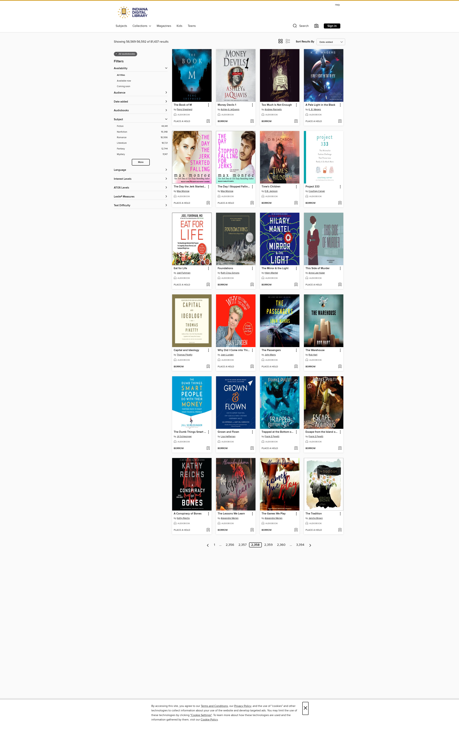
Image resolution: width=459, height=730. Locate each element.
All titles (121, 75)
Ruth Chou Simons (230, 272)
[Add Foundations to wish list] (252, 285)
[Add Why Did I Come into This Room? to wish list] (252, 366)
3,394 (300, 545)
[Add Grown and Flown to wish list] (252, 448)
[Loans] (316, 26)
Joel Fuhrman (183, 272)
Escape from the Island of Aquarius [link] (322, 432)
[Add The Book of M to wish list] (208, 121)
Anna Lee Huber (317, 272)
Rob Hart (313, 354)
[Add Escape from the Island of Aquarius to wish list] (340, 448)
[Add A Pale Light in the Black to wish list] (340, 121)
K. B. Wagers (315, 109)
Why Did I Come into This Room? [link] (234, 350)
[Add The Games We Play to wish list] (296, 530)
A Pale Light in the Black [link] (320, 105)
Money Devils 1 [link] (227, 105)
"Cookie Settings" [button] (201, 715)
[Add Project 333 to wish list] (340, 203)
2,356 (230, 545)
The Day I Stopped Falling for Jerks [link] (234, 186)
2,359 (268, 545)
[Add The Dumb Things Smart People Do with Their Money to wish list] (208, 448)
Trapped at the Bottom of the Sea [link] (278, 432)
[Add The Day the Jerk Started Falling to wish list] (208, 203)
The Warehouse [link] (315, 350)
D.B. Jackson (271, 191)
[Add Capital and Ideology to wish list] (208, 366)
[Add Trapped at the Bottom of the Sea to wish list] (296, 448)
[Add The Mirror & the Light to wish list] (296, 285)
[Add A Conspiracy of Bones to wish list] (208, 530)
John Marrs (270, 354)
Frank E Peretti (272, 436)
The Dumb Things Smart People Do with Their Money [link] (190, 432)
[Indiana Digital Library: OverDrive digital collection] (133, 12)
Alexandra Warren (229, 518)
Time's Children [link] (271, 186)
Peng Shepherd (184, 109)
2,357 (242, 545)
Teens (192, 26)
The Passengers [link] (271, 350)
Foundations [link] (225, 268)
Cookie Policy (209, 719)
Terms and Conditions (214, 706)
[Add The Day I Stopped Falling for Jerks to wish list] (252, 203)
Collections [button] (141, 26)
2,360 (281, 545)
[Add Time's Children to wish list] (296, 203)
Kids (179, 26)
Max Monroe (183, 191)
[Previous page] (207, 545)
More (140, 162)
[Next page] (310, 545)
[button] (300, 26)
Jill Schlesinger (184, 436)
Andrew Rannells (273, 109)
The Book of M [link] (183, 105)
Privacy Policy (242, 706)
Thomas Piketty (184, 354)
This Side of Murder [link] (318, 268)
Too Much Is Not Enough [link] (277, 105)
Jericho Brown (316, 518)
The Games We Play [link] (274, 513)
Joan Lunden (227, 354)
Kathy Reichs (183, 518)
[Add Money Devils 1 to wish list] (252, 121)
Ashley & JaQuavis (230, 109)
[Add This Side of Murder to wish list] (340, 285)
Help (337, 5)
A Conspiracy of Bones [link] (188, 513)
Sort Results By (305, 41)
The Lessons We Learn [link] (231, 513)
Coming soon (123, 86)
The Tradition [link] (314, 513)
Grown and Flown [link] (228, 432)
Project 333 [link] (313, 186)
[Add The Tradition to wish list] (340, 530)
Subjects (121, 26)
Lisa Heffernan (228, 436)
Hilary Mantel (271, 272)
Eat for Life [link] (180, 268)
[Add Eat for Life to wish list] (208, 285)
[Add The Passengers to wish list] (296, 366)
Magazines (164, 26)
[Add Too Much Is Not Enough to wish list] (296, 121)
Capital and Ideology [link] (186, 350)
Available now (124, 80)
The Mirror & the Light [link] (275, 268)
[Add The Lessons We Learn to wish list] (252, 530)
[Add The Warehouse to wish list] (340, 366)
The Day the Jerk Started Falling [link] (190, 186)
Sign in (332, 26)
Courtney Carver (317, 191)
